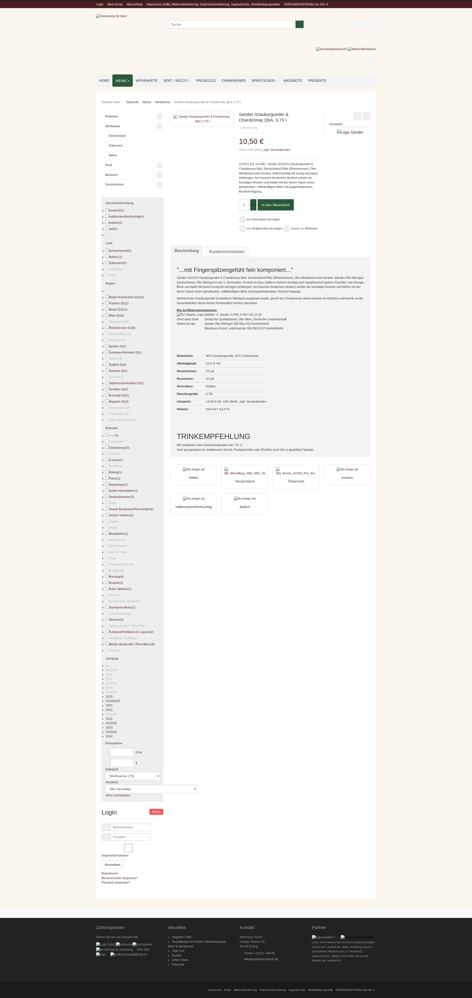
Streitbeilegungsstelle (320, 989)
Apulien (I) (116, 346)
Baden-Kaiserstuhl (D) (124, 297)
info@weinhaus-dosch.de (261, 959)
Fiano (113, 478)
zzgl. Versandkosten (276, 150)
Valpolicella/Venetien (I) (124, 383)
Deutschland (245, 481)
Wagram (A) (117, 401)
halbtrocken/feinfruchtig (194, 507)
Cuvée (113, 460)
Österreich (296, 481)
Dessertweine (114, 184)
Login (99, 4)
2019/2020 (113, 701)
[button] (317, 121)
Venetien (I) (116, 389)
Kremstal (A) (117, 395)
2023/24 (111, 732)
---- (108, 665)
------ (112, 435)
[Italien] (194, 469)
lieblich (245, 507)
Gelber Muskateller (121, 490)
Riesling (114, 576)
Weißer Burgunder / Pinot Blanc (130, 644)
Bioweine (111, 175)
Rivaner (114, 583)
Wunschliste (135, 4)
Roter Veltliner (118, 589)
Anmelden (112, 865)
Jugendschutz (296, 989)
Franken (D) (117, 303)
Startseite (132, 102)
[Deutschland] (244, 471)
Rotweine (111, 116)
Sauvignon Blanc (120, 607)
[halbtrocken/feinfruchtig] (194, 498)
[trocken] (347, 469)
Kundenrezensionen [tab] (227, 252)
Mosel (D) (115, 309)
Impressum (214, 989)
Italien (193, 477)
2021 (109, 710)
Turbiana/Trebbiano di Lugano (129, 632)
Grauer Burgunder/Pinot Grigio (129, 509)
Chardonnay (117, 448)
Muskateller (116, 533)
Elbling (113, 472)
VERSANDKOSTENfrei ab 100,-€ (306, 4)
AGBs (227, 989)
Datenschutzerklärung (272, 989)
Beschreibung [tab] (187, 251)
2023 (109, 727)
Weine (147, 102)
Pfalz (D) (114, 315)
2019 (109, 696)
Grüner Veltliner (119, 515)
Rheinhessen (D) (120, 328)
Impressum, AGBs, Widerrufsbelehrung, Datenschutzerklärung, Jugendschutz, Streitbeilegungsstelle (213, 4)
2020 (109, 705)
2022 (109, 718)
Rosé (108, 165)
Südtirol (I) (116, 364)
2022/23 (111, 723)
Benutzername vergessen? (120, 878)
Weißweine (162, 102)
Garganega (116, 484)
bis (140, 752)
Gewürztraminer (119, 497)
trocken (347, 477)
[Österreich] (296, 471)
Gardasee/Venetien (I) (123, 352)
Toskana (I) (116, 371)
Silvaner (114, 619)
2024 (109, 736)
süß (111, 229)
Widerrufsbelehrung (245, 989)
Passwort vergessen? (116, 882)
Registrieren (110, 873)
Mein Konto (115, 4)
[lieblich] (245, 498)
